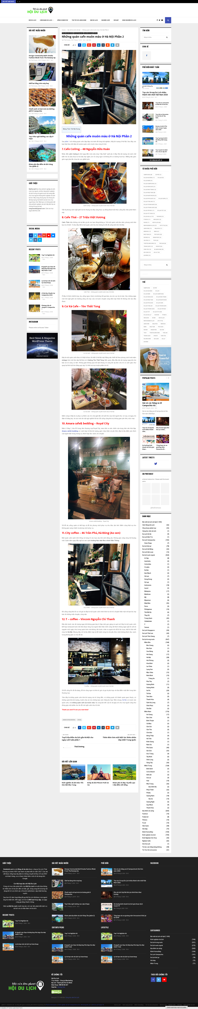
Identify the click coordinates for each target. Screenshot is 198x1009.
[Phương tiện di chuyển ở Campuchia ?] (34, 308)
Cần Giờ (149, 726)
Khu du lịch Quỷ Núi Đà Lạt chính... (162, 429)
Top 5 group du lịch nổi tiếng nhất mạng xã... (161, 139)
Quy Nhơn (149, 805)
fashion (160, 216)
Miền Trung (148, 765)
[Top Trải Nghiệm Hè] (34, 258)
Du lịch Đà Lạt (146, 546)
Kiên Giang (150, 741)
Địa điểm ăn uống (88, 33)
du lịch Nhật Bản (149, 192)
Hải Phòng (149, 660)
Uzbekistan (148, 621)
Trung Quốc (148, 246)
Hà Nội (95, 33)
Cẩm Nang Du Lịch (148, 525)
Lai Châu (149, 666)
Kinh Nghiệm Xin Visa (149, 838)
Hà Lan (146, 576)
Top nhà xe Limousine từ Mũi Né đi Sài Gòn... (162, 103)
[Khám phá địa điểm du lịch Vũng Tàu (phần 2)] (42, 153)
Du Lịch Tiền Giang (148, 636)
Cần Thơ (149, 729)
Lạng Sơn (149, 669)
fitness (147, 219)
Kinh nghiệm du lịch (129, 20)
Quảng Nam (150, 796)
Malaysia (158, 228)
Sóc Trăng (149, 754)
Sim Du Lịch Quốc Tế (98, 1004)
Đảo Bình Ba (152, 787)
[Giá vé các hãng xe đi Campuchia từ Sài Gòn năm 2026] (155, 392)
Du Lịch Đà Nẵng (147, 549)
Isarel (146, 588)
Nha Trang (149, 784)
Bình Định (149, 769)
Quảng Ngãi (150, 802)
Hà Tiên (148, 738)
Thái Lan (162, 243)
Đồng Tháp (150, 735)
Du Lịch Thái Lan (147, 633)
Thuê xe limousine (51, 1004)
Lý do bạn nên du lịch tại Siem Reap (48, 282)
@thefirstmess (156, 508)
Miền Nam (147, 711)
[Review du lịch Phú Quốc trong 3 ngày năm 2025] (147, 129)
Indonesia (147, 585)
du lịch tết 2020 (149, 213)
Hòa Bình (149, 663)
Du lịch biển (148, 180)
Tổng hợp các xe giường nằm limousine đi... (161, 447)
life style (163, 225)
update (159, 246)
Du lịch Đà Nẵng (149, 177)
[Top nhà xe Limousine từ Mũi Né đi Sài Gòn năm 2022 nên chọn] (147, 105)
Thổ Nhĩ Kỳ (147, 612)
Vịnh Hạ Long (150, 702)
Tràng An (151, 678)
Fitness (144, 820)
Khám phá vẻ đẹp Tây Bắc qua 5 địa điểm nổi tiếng (124, 783)
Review (147, 237)
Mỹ (145, 597)
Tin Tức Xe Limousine (79, 20)
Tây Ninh (149, 756)
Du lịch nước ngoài (150, 195)
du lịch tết (161, 210)
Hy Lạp (146, 582)
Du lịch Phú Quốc (149, 198)
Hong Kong (148, 579)
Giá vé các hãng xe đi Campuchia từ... (152, 404)
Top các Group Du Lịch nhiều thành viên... (148, 430)
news (156, 231)
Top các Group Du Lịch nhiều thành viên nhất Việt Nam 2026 (155, 93)
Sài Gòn (147, 240)
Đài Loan (147, 252)
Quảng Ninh (150, 687)
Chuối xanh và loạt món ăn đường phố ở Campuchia (41, 110)
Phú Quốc (158, 234)
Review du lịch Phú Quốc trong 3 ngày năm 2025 (161, 127)
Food (144, 823)
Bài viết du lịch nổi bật (67, 33)
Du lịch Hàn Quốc (149, 186)
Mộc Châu (149, 672)
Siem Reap (148, 543)
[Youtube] (162, 20)
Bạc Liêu (149, 717)
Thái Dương (67, 40)
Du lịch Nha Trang (150, 189)
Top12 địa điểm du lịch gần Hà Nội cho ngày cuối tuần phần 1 (77, 739)
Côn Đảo (149, 732)
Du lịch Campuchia (150, 183)
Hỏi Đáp (116, 20)
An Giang (149, 714)
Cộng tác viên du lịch (149, 531)
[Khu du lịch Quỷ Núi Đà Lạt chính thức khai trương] (162, 421)
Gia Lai (148, 778)
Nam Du (149, 744)
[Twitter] (160, 20)
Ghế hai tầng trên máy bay (39, 83)
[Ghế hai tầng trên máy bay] (42, 72)
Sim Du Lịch (94, 20)
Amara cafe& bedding (69, 719)
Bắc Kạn (149, 648)
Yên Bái (148, 708)
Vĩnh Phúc (149, 705)
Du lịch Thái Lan (149, 201)
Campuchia (148, 174)
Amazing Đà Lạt (85, 1004)
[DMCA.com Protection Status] (56, 993)
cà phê (158, 174)
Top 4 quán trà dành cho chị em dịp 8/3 (161, 150)
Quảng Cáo (61, 987)
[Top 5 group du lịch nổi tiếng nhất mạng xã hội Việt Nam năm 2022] (147, 141)
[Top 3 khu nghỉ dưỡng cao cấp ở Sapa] (42, 125)
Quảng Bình (150, 684)
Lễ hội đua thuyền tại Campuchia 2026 (48, 294)
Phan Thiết (149, 790)
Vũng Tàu (147, 249)
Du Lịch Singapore (148, 630)
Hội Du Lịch (32, 20)
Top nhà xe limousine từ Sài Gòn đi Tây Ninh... (162, 116)
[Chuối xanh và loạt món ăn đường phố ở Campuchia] (42, 97)
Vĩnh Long (149, 759)
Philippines (148, 609)
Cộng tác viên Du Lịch (72, 997)
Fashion (145, 814)
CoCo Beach (150, 772)
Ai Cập (146, 558)
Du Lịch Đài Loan (147, 552)
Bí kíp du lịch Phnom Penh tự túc (98, 783)
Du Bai (146, 570)
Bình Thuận (150, 720)
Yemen (146, 627)
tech (155, 240)
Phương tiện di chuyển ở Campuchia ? (48, 307)
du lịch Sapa (163, 198)
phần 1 (67, 141)
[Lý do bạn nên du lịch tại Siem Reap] (34, 283)
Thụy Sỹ (147, 615)
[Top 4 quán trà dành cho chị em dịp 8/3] (147, 153)
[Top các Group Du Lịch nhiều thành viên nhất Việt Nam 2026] (155, 81)
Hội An (150, 799)
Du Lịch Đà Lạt (149, 216)
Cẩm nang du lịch (46, 20)
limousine (148, 228)
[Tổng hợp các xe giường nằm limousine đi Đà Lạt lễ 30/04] (162, 439)
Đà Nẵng (147, 255)
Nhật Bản (147, 234)
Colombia (147, 564)
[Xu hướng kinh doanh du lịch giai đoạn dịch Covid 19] (148, 439)
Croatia (146, 567)
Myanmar (147, 600)
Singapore (157, 237)
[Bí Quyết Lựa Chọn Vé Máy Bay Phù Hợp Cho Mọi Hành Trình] (34, 269)
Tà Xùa (148, 693)
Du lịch (161, 177)
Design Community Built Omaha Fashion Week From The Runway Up (42, 56)
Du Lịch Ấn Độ (146, 534)
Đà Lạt (157, 252)
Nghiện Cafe (105, 20)
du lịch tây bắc (149, 210)
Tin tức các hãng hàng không (152, 847)
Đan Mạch (147, 573)
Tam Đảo (149, 696)
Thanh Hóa (150, 699)
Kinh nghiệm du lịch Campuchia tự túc (69, 1004)
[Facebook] (158, 20)
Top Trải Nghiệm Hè (48, 255)
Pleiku (148, 793)
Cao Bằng (149, 651)
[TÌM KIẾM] (167, 37)
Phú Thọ (149, 681)
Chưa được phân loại (149, 528)
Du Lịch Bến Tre (147, 537)
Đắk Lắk (148, 775)
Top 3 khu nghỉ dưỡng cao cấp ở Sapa (41, 137)
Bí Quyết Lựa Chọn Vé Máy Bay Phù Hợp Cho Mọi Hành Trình (48, 269)
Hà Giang (149, 654)
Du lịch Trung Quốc (150, 207)
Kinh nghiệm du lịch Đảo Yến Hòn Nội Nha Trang (72, 783)
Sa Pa (148, 690)
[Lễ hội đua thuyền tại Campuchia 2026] (34, 296)
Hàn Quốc (157, 219)
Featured (145, 817)
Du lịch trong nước (78, 33)
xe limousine (159, 249)
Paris (146, 606)
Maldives (147, 594)
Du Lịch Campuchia (148, 540)
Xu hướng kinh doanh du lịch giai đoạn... (148, 447)
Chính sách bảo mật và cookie (176, 1007)
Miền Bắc (147, 231)
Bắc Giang (149, 645)
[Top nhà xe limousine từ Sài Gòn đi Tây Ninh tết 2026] (147, 117)
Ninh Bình (149, 675)
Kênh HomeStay (62, 20)
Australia (147, 561)
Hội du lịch (156, 222)
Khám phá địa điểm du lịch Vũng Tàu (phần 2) (41, 165)
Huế (147, 781)
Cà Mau (148, 723)
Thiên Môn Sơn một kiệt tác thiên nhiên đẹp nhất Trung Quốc (119, 739)
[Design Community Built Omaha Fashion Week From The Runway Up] (42, 44)
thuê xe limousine (150, 243)
